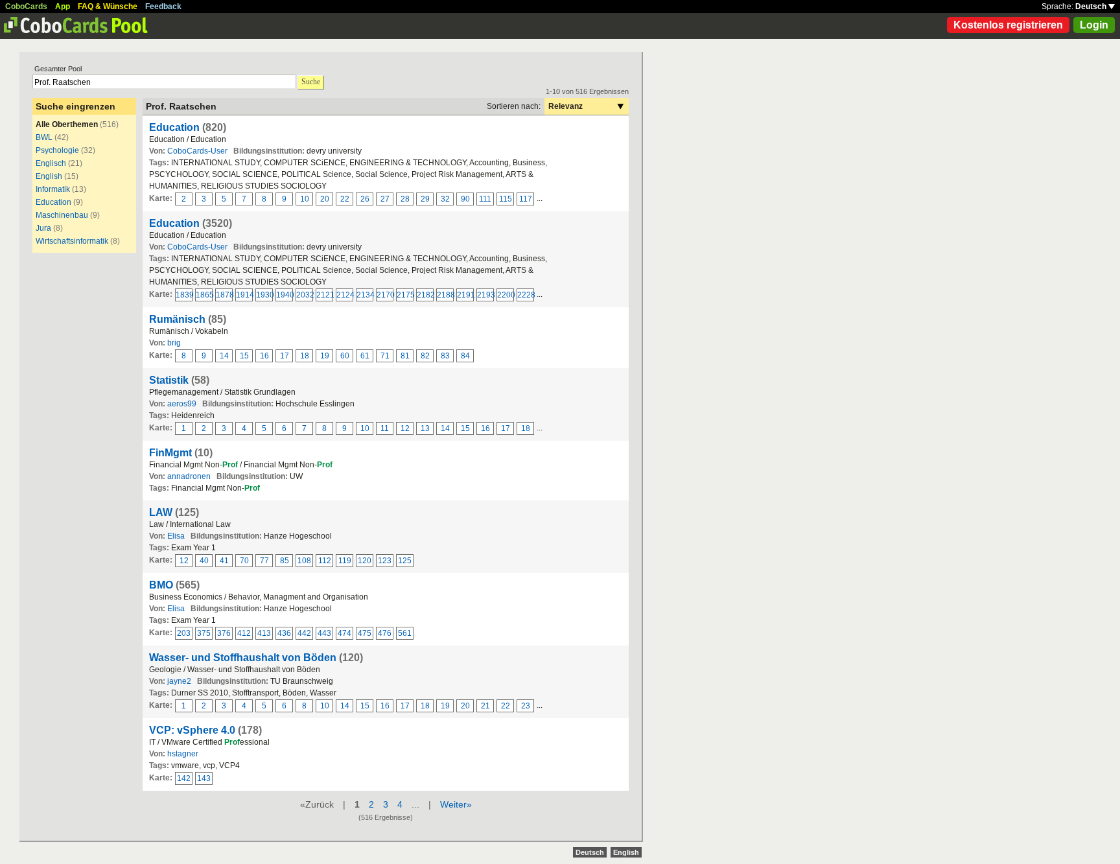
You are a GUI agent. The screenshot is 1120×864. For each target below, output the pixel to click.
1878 (224, 294)
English (49, 176)
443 (324, 633)
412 (244, 633)
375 (204, 633)
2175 (405, 294)
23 (525, 705)
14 (224, 355)
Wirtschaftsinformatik (72, 241)
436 (284, 633)
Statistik (169, 380)
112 (324, 560)
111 (485, 199)
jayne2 (179, 681)
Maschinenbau (62, 215)
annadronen (189, 476)
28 (405, 199)
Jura (43, 228)
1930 (264, 294)
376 (224, 633)
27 (385, 199)
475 (364, 633)
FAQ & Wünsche (107, 6)
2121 (324, 294)
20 (324, 199)
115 (505, 199)
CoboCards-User (197, 151)
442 (304, 633)
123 (384, 560)
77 (264, 560)
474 (344, 633)
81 (405, 355)
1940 (284, 294)
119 (344, 560)
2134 (364, 294)
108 (304, 560)
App (62, 6)
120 (364, 560)
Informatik (53, 189)
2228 (525, 294)
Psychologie (57, 150)
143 (204, 778)
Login (1094, 24)
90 (465, 199)
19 (324, 355)
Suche (310, 81)
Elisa (176, 536)
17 (284, 355)
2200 (505, 294)
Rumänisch (177, 319)
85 (284, 560)
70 (244, 560)
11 (384, 428)
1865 (204, 294)
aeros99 (181, 403)
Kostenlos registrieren (1008, 24)
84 (465, 355)
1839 (184, 294)
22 (344, 199)
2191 (465, 294)
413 (264, 633)
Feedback (163, 6)
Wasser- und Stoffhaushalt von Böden (242, 657)
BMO (161, 584)
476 (384, 633)
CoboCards (26, 6)
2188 (445, 294)
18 (304, 355)
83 (445, 355)
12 (405, 428)
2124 (344, 294)
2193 (485, 294)
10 (304, 199)
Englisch (51, 163)
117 (525, 199)
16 (264, 355)
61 (364, 355)
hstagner (182, 753)
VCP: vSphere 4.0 (192, 730)
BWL (44, 137)
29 (425, 199)
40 (204, 560)
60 (344, 355)
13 (425, 428)
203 (184, 633)
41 (224, 560)
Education (53, 202)
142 (184, 778)
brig (174, 342)
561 (405, 633)
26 (364, 199)
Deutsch (1091, 6)
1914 (244, 294)
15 (244, 355)
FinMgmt (170, 452)
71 (385, 355)
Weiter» (456, 804)
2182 (425, 294)
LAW (160, 512)
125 (405, 560)
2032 (304, 294)
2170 (385, 294)
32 (445, 199)
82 (425, 355)
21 (485, 705)
